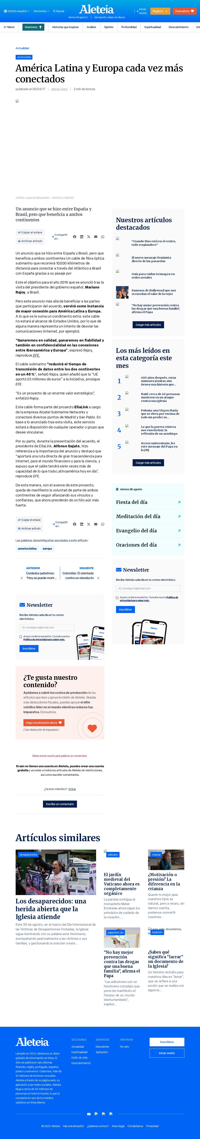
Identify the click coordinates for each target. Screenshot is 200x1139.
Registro (158, 11)
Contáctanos (135, 1126)
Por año (124, 1046)
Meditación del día (138, 516)
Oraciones (31, 27)
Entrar (72, 789)
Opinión (108, 27)
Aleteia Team (59, 89)
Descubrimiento (179, 27)
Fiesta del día (131, 502)
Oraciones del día (136, 545)
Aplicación (102, 1052)
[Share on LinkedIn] (81, 236)
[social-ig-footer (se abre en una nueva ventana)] (111, 1114)
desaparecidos (28, 854)
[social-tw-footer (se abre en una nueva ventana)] (103, 1114)
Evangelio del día (136, 531)
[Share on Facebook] (74, 236)
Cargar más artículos (148, 325)
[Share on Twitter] (88, 236)
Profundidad (129, 27)
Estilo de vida (79, 1057)
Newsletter (102, 1046)
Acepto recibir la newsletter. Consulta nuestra (46, 638)
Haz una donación (73, 1126)
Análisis (91, 27)
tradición (157, 932)
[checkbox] (21, 637)
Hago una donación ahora (41, 722)
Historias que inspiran (65, 27)
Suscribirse (167, 1042)
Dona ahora (182, 11)
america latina (27, 548)
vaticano (113, 854)
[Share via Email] (95, 236)
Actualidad (22, 48)
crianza (156, 854)
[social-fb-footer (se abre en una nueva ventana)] (96, 1114)
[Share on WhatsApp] (102, 236)
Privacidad (152, 1126)
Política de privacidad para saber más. (44, 639)
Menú (10, 27)
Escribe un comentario (60, 804)
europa (47, 548)
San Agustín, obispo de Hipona (109, 17)
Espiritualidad (153, 27)
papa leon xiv (115, 932)
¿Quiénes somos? (98, 1126)
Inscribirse (29, 648)
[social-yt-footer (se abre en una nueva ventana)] (89, 1114)
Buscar (60, 11)
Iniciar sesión (143, 11)
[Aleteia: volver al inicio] (96, 9)
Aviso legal (118, 1126)
